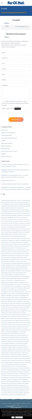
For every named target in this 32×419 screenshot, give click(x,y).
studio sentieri (25, 383)
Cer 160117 (27, 223)
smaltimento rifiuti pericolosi (13, 370)
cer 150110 (21, 221)
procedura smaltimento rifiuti (7, 297)
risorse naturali (27, 322)
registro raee (7, 310)
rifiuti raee (3, 320)
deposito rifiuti (12, 240)
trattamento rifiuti (8, 392)
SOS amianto (12, 377)
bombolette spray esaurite (10, 213)
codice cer (21, 232)
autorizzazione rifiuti (11, 211)
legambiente (17, 278)
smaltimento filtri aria (12, 347)
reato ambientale (16, 303)
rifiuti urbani (3, 322)
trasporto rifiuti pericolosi (19, 389)
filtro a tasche (7, 255)
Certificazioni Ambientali (7, 132)
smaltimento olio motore (15, 354)
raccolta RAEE (19, 301)
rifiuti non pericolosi (18, 318)
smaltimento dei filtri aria (22, 335)
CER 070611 (16, 217)
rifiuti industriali (9, 318)
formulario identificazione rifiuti (11, 261)
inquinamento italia (15, 276)
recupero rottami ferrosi (7, 307)
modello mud (17, 282)
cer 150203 (9, 223)
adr (26, 202)
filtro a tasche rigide (15, 255)
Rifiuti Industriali (5, 146)
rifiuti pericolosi (26, 318)
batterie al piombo (21, 211)
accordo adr (4, 202)
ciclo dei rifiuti (25, 228)
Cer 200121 (26, 225)
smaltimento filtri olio (22, 347)
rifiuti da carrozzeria (22, 314)
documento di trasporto (6, 249)
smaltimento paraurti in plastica (11, 358)
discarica (28, 244)
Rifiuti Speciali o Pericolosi (8, 151)
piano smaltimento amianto (22, 293)
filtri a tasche (10, 253)
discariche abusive (6, 246)
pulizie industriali (22, 299)
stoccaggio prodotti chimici (16, 381)
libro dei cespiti (24, 278)
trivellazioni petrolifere (18, 392)
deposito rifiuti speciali (20, 240)
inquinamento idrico (5, 276)
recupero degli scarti (25, 303)
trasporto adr (4, 387)
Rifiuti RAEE (4, 148)
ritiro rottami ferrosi (11, 324)
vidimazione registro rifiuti (20, 394)
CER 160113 (21, 223)
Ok (13, 417)
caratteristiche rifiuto (21, 215)
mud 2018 (24, 284)
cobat (10, 232)
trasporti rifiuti (23, 385)
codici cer (9, 236)
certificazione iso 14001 (15, 228)
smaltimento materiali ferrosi (7, 350)
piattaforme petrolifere (6, 295)
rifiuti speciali (9, 320)
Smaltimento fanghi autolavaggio (8, 345)
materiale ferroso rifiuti (19, 280)
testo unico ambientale (6, 385)
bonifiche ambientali (11, 215)
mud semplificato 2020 (18, 286)
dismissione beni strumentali (17, 246)
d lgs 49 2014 (23, 248)
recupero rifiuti (27, 305)
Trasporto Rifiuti (5, 156)
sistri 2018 (27, 326)
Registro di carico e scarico (16, 309)
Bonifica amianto (20, 213)
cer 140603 (15, 221)
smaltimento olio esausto (14, 352)
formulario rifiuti (22, 261)
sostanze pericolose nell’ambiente (22, 377)
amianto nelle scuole (14, 207)
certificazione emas (5, 228)
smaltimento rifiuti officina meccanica (9, 368)
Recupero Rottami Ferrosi (8, 180)
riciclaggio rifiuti (23, 310)
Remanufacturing (15, 310)
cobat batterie (15, 232)
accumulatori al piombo (20, 202)
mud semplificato (8, 286)
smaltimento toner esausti (13, 373)
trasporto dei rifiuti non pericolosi (15, 387)
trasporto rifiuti (9, 389)
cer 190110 (20, 225)
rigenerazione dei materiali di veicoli (15, 322)
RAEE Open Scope (8, 303)
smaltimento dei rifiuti (12, 339)
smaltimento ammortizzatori (15, 328)
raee (2, 303)
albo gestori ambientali (18, 206)
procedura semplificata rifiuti (21, 295)
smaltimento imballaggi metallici (8, 349)
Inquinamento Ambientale (8, 138)
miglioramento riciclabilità (7, 282)
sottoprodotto (4, 379)
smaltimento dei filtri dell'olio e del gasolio (10, 337)
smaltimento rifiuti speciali (16, 371)
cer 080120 (14, 219)
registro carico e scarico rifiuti (19, 307)
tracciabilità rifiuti (16, 385)
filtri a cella (22, 251)
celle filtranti (10, 217)
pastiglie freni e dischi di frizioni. (9, 293)
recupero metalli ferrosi (18, 305)
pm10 (13, 295)
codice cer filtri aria (9, 234)
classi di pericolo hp (8, 230)
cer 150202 (3, 223)
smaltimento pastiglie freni (25, 358)
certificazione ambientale (19, 227)
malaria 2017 (11, 280)
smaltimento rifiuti (8, 362)
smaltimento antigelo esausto (12, 329)
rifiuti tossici (26, 320)
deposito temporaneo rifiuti (17, 242)
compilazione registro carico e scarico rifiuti (19, 238)
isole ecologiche (10, 278)
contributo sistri (4, 240)
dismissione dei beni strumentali (12, 248)
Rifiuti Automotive (5, 143)
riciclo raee (8, 312)
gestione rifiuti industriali (21, 268)
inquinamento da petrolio (19, 274)
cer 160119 (3, 225)
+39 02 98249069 (10, 406)
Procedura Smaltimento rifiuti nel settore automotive (15, 184)
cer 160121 (15, 225)
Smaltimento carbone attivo (18, 333)
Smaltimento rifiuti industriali (7, 366)
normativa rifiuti (13, 288)
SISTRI (2, 154)
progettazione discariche (12, 299)
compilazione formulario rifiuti (18, 236)
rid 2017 (19, 312)
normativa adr (27, 286)
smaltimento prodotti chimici (17, 360)
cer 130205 (9, 221)
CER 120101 (26, 219)
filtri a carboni (7, 251)
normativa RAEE (5, 288)
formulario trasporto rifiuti (6, 263)
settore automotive (12, 326)
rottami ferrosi (26, 324)
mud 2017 (18, 284)
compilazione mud (5, 238)
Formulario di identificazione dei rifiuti (12, 257)
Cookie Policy (19, 417)
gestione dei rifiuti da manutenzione (14, 265)
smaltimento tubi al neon (24, 373)
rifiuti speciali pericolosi (18, 320)
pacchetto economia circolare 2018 (23, 291)
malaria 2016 (4, 280)
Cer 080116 (8, 219)
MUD (2, 140)
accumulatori (11, 202)
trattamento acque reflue (13, 390)
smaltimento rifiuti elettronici (20, 364)
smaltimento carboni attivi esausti (8, 335)
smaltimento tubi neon (7, 375)
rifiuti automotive (13, 314)
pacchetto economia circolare (7, 291)
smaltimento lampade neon (23, 349)
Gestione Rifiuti (5, 135)
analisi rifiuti (14, 209)
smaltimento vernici (17, 375)
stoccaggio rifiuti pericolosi (7, 383)
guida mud (11, 272)
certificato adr (10, 227)
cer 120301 (3, 221)
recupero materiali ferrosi (6, 305)
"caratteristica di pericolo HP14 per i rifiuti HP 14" (11, 200)
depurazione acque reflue (20, 244)
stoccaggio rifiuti (26, 381)
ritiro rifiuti (4, 324)
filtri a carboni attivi (15, 251)
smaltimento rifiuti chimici (18, 362)
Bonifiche (3, 130)
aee (19, 204)
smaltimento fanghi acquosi (21, 343)
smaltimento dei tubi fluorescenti (14, 341)
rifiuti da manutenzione (12, 316)
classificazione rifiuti (18, 230)
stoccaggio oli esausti (16, 379)
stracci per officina (18, 383)
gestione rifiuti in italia (6, 270)
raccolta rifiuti (26, 301)
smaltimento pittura (6, 360)
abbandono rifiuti (27, 200)
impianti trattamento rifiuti (20, 272)
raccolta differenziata (10, 301)
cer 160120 (9, 225)
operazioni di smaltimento (20, 289)
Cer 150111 (26, 221)
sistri (18, 326)
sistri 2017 (22, 326)
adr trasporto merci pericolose (10, 204)
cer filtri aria (3, 227)
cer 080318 (20, 219)
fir (21, 255)
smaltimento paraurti (15, 356)
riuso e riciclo (19, 324)
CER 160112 (15, 223)
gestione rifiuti (24, 267)
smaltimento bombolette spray (13, 331)
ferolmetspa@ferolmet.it (13, 12)
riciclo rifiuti (14, 312)
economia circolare (16, 249)
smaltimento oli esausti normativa (22, 350)
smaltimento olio (5, 352)
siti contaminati (4, 328)
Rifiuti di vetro (21, 316)
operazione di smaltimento (7, 289)
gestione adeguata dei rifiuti (19, 263)
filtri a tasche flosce (18, 253)
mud (14, 284)
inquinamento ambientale (7, 274)
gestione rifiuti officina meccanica (18, 270)
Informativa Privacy (14, 101)
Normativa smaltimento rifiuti (24, 288)
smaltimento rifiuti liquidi (20, 366)
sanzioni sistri (4, 326)
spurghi (9, 379)
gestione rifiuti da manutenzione (8, 268)
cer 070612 (22, 217)
